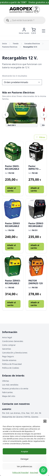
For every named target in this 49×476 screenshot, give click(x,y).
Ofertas (5, 381)
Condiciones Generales (12, 341)
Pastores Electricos (9, 47)
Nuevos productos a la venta (15, 388)
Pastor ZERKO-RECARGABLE (13, 282)
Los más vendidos (10, 384)
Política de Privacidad (20, 472)
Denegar (25, 459)
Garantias (6, 349)
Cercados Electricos (32, 43)
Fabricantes (7, 392)
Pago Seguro (8, 356)
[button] (45, 421)
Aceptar (24, 451)
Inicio (4, 43)
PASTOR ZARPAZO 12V (35, 282)
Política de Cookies (10, 368)
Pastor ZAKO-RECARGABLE (12, 167)
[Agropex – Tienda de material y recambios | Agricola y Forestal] (24, 9)
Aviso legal (34, 472)
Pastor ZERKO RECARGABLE (12, 224)
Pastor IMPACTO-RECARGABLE (35, 167)
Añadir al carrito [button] (11, 189)
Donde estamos (9, 360)
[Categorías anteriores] (5, 114)
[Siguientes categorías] (43, 114)
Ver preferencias (24, 466)
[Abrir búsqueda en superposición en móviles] (24, 20)
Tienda (15, 43)
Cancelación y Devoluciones (14, 352)
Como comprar (9, 345)
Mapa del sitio (8, 396)
